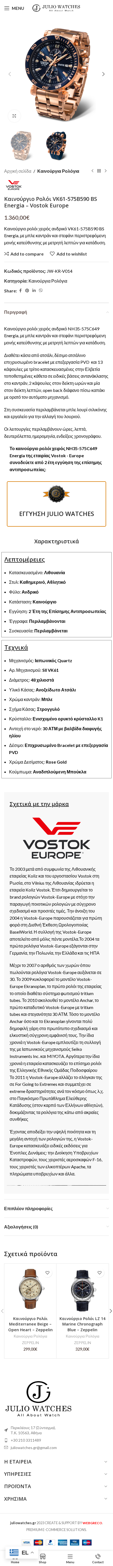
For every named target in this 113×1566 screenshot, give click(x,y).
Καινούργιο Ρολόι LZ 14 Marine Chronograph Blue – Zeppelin (82, 1324)
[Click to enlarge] (14, 116)
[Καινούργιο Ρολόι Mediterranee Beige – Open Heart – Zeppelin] (30, 1289)
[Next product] (105, 171)
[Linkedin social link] (34, 290)
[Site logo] (56, 7)
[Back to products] (99, 171)
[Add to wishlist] (47, 1272)
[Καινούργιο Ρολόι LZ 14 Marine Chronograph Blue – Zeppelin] (82, 1289)
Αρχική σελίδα (17, 171)
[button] (9, 74)
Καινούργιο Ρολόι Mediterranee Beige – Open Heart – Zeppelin (30, 1324)
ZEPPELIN (30, 1343)
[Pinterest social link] (27, 290)
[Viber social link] (40, 290)
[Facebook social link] (20, 290)
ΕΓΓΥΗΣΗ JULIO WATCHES (56, 513)
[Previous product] (92, 171)
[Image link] (38, 1397)
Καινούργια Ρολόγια (58, 171)
